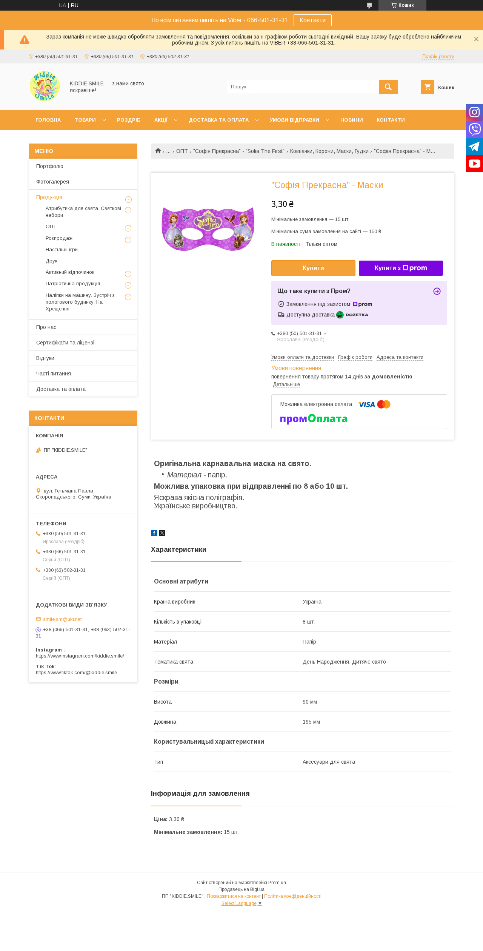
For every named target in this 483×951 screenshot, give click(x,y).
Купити (313, 268)
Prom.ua (277, 882)
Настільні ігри (62, 249)
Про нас (46, 327)
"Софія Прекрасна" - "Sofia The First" (239, 151)
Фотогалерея (52, 182)
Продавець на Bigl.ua (241, 889)
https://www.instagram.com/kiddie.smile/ (80, 656)
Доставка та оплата (219, 120)
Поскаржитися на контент (234, 896)
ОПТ (182, 151)
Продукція (49, 197)
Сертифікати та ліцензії (66, 343)
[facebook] (154, 534)
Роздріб (129, 120)
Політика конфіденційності (292, 896)
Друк (51, 261)
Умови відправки (294, 120)
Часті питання (53, 374)
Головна (48, 120)
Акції (161, 120)
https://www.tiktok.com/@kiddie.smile (76, 672)
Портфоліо (49, 166)
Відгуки (45, 358)
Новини (351, 120)
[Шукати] (388, 87)
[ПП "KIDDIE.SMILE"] (45, 100)
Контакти (313, 20)
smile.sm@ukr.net (62, 619)
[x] (162, 534)
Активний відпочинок (70, 272)
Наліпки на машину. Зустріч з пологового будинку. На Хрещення (80, 302)
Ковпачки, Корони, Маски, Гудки (329, 151)
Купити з (388, 268)
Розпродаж (59, 238)
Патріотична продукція (73, 283)
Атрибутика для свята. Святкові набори (83, 211)
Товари (85, 120)
